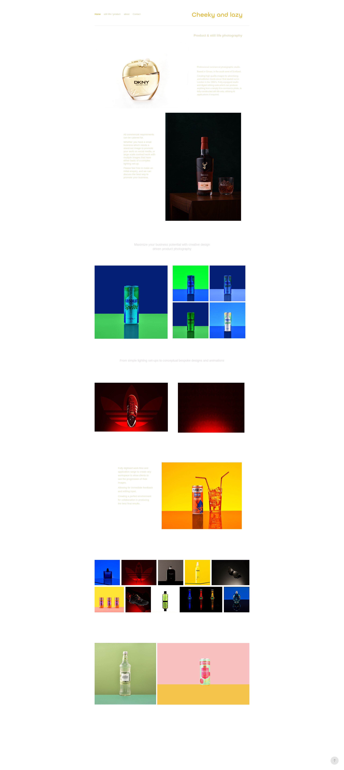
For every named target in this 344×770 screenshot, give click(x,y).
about (126, 14)
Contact (137, 14)
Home (98, 14)
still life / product (112, 14)
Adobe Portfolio (178, 750)
